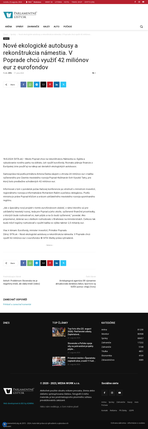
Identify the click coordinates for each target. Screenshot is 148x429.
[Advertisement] (91, 14)
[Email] (43, 84)
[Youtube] (143, 2)
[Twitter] (63, 84)
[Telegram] (37, 84)
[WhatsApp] (30, 84)
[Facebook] (135, 2)
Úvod (5, 34)
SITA (10, 73)
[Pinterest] (50, 84)
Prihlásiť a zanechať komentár (17, 304)
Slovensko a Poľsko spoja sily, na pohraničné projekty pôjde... (80, 346)
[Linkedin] (57, 84)
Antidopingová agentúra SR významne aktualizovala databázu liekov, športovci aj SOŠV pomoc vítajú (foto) (76, 283)
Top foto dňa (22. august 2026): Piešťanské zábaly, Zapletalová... (79, 332)
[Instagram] (139, 2)
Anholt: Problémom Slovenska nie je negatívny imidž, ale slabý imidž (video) (21, 282)
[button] (141, 26)
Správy (13, 34)
